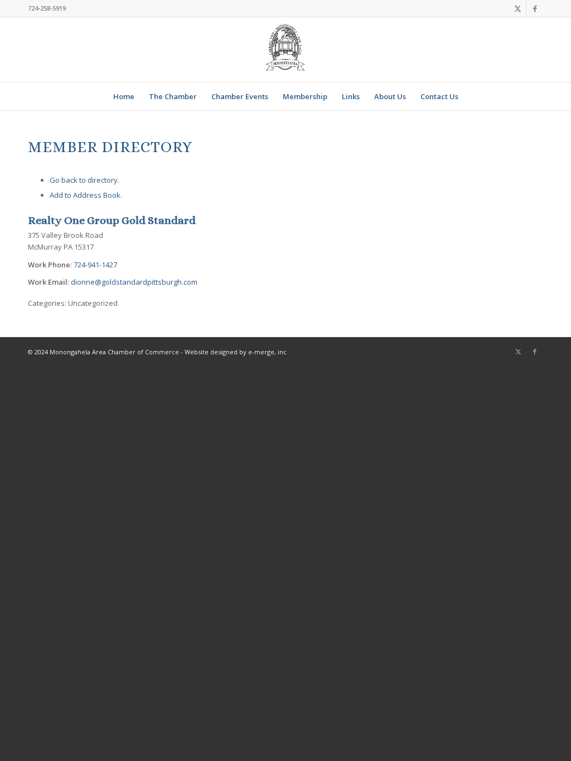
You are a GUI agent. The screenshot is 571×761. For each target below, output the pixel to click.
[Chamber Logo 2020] (285, 49)
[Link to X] (518, 8)
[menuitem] (124, 96)
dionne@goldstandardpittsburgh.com (134, 282)
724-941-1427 (95, 265)
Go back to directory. (84, 180)
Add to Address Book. (86, 195)
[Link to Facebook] (534, 8)
